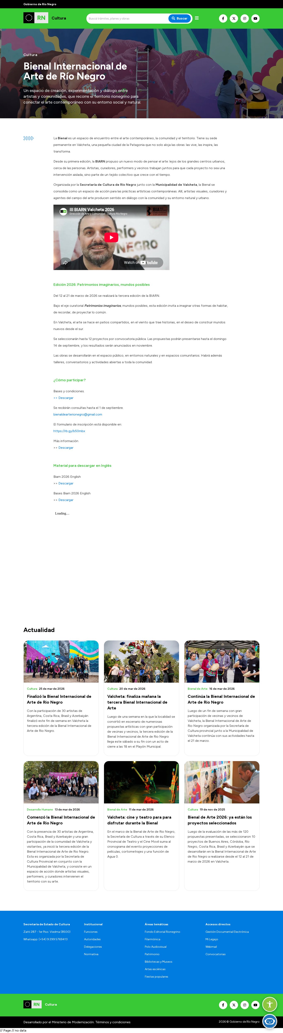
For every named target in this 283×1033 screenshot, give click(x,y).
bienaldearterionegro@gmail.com (77, 414)
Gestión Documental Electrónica (227, 932)
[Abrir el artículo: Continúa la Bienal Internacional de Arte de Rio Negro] (221, 662)
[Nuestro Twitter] (234, 18)
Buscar (182, 18)
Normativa (91, 954)
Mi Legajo (212, 939)
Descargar (65, 448)
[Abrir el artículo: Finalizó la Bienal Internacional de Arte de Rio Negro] (61, 662)
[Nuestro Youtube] (255, 18)
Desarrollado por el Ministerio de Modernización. (58, 1022)
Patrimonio (152, 954)
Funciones (91, 932)
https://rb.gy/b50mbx (69, 431)
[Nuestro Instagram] (245, 18)
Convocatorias (216, 954)
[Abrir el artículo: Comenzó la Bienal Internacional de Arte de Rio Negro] (61, 782)
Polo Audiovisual (156, 947)
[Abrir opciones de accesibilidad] (269, 1004)
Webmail (211, 947)
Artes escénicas (155, 969)
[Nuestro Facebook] (223, 18)
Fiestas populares (156, 976)
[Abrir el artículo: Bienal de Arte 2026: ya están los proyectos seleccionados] (221, 782)
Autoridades (92, 939)
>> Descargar (63, 398)
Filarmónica (152, 939)
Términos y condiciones (113, 1022)
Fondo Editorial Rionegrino (162, 932)
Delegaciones (93, 947)
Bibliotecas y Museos (158, 961)
